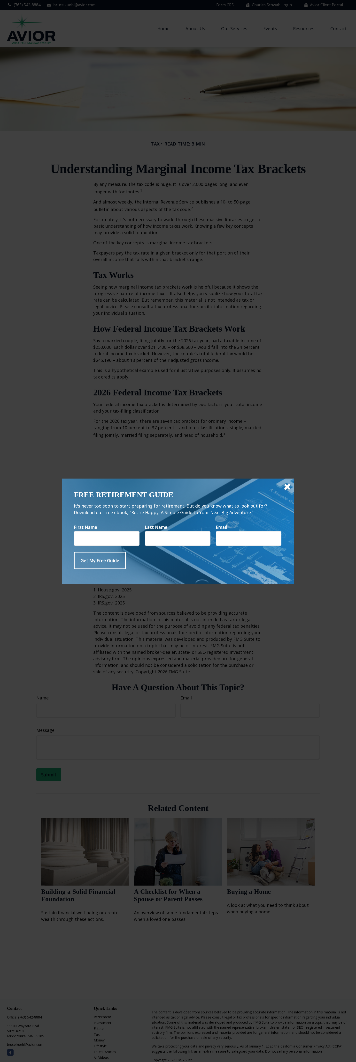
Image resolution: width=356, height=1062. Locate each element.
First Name (85, 527)
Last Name (156, 527)
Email (221, 527)
